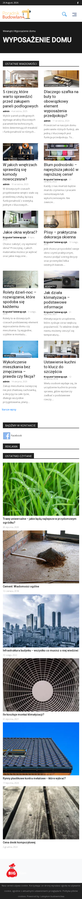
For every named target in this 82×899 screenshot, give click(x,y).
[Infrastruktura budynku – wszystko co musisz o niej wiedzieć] (41, 620)
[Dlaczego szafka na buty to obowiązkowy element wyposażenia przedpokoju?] (61, 78)
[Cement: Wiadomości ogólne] (41, 556)
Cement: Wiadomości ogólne (21, 586)
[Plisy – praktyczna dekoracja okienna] (61, 219)
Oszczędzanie (11, 226)
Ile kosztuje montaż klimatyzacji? (23, 714)
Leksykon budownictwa (52, 896)
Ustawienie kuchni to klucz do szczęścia (60, 367)
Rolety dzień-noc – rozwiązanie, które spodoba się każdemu (19, 299)
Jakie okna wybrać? (20, 232)
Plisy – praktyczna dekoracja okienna (60, 234)
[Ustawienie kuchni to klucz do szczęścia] (61, 349)
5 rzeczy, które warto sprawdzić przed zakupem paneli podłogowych (20, 98)
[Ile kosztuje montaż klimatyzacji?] (41, 684)
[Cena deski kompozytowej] (41, 812)
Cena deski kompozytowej (19, 842)
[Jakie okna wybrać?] (20, 219)
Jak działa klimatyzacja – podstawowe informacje (57, 299)
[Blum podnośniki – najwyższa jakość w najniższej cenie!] (61, 151)
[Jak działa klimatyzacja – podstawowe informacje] (61, 279)
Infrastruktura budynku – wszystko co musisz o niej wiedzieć (40, 650)
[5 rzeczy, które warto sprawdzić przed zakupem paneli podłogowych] (20, 78)
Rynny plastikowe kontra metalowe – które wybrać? (34, 778)
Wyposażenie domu (14, 85)
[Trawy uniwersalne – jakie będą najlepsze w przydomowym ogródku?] (41, 489)
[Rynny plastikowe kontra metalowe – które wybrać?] (41, 748)
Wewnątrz (8, 31)
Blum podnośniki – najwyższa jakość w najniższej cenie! (61, 169)
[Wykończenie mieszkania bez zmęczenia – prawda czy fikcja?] (20, 349)
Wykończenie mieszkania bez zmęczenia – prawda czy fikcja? (19, 369)
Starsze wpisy (9, 409)
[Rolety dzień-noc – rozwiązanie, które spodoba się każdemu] (20, 279)
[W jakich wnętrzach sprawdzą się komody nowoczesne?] (20, 151)
